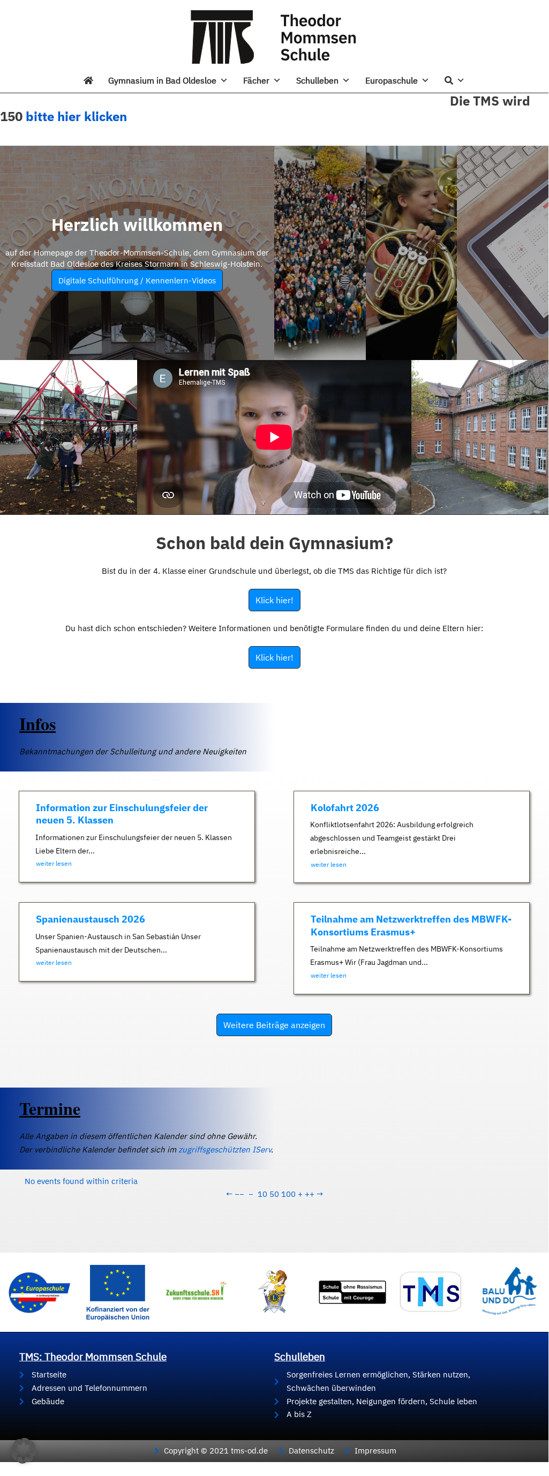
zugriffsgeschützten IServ (224, 1149)
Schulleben (317, 80)
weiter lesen (54, 863)
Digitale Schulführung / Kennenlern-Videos (137, 280)
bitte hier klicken (76, 116)
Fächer (256, 80)
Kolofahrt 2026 (345, 807)
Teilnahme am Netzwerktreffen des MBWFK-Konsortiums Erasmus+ (411, 925)
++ (309, 1194)
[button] (23, 1450)
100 (288, 1194)
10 (262, 1194)
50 (274, 1194)
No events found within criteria (81, 1181)
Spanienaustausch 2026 (90, 919)
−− (239, 1194)
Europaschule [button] (391, 80)
